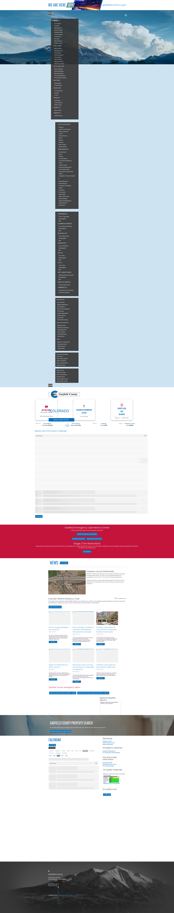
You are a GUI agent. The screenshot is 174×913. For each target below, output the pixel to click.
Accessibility (57, 23)
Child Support (57, 53)
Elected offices (63, 124)
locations (62, 895)
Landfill (60, 187)
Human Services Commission (66, 290)
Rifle (60, 253)
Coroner (61, 133)
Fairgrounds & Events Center (66, 171)
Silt (59, 262)
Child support (57, 83)
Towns (57, 209)
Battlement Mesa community (66, 275)
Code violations (58, 102)
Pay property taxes (62, 344)
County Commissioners (65, 129)
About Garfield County (64, 285)
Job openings (57, 57)
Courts (60, 163)
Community (62, 287)
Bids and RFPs (58, 48)
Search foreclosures (62, 374)
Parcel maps (60, 311)
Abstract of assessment (63, 342)
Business (58, 297)
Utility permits (60, 336)
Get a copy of (58, 66)
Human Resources (63, 181)
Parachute (61, 243)
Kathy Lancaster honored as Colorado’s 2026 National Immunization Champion (83, 629)
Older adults (59, 351)
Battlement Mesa (64, 272)
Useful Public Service (62, 319)
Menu (50, 13)
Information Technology (65, 185)
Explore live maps (61, 372)
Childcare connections (63, 327)
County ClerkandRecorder (122, 411)
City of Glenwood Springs (65, 226)
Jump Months (52, 747)
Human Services (63, 183)
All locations (62, 205)
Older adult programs (62, 358)
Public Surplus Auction (109, 742)
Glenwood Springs (64, 223)
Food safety (60, 317)
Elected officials (63, 146)
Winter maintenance (108, 744)
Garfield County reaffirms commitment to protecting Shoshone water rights (106, 629)
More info (53, 642)
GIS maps (56, 38)
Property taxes (58, 85)
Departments (62, 149)
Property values (58, 43)
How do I (53, 16)
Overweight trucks (62, 334)
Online (57, 367)
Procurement (62, 192)
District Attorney (63, 135)
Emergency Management (65, 167)
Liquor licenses (58, 59)
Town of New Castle (64, 236)
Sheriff (60, 138)
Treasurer (61, 142)
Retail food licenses (59, 63)
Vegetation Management (65, 200)
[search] (126, 15)
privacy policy (69, 895)
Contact (56, 113)
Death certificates (58, 71)
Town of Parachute (63, 246)
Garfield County (58, 115)
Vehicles (56, 93)
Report (56, 98)
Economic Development (63, 309)
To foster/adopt (58, 90)
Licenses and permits (62, 322)
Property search (61, 315)
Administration (62, 152)
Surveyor (61, 140)
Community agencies (64, 292)
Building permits (58, 32)
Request (56, 107)
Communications (63, 158)
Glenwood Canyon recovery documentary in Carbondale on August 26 (83, 667)
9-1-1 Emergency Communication (111, 752)
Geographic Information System (67, 176)
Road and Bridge (63, 198)
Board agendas (58, 28)
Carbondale (62, 214)
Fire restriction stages (108, 765)
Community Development (65, 160)
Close (50, 385)
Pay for (56, 80)
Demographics (62, 218)
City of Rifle (62, 255)
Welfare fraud (57, 105)
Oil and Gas (62, 190)
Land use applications (59, 75)
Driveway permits (61, 329)
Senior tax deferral (61, 360)
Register (57, 88)
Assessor (61, 127)
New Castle (62, 233)
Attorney (61, 156)
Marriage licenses (58, 61)
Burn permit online (107, 762)
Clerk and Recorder (63, 131)
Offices (57, 120)
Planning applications (62, 313)
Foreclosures (57, 36)
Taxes (58, 339)
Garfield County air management (111, 783)
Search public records (62, 381)
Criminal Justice (63, 165)
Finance (61, 173)
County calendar (58, 34)
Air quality (56, 25)
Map (60, 221)
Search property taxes (62, 379)
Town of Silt (62, 265)
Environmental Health (64, 169)
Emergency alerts (107, 741)
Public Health (62, 194)
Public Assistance (58, 55)
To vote (56, 95)
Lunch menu (60, 356)
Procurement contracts (60, 77)
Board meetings (58, 30)
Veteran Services (63, 203)
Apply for (57, 46)
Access (56, 21)
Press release (95, 602)
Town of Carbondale (64, 216)
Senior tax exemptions (62, 363)
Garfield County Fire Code (109, 764)
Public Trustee (62, 144)
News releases (58, 41)
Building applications (62, 304)
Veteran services (61, 365)
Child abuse (57, 100)
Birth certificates (58, 69)
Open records (57, 110)
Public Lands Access (64, 196)
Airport (60, 154)
